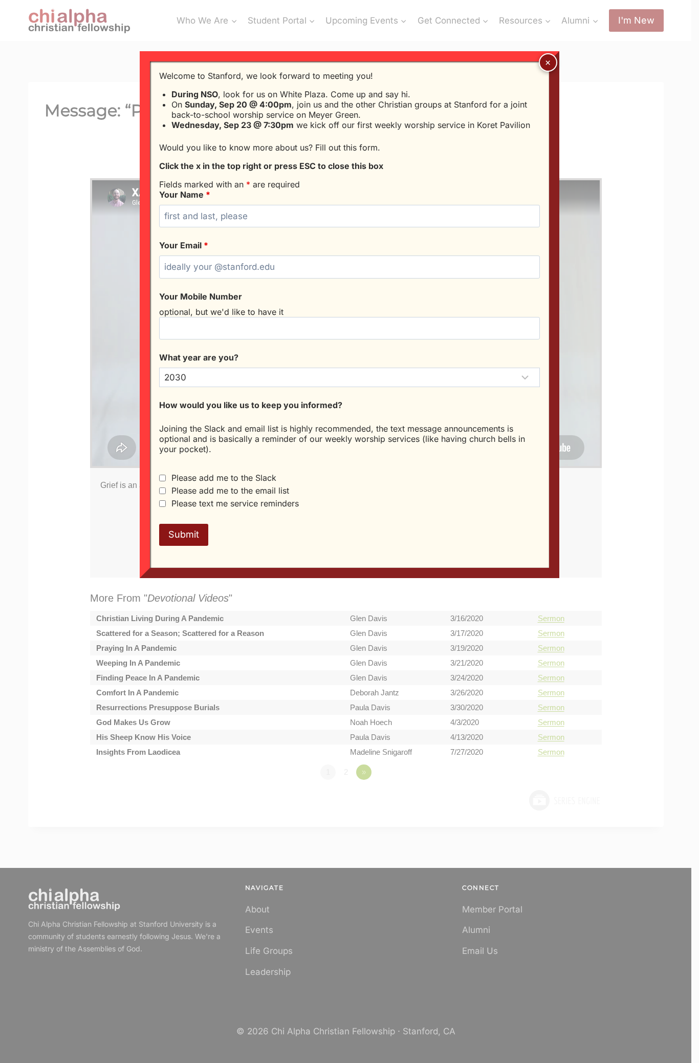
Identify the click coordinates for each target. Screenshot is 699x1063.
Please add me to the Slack (223, 478)
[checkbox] (162, 478)
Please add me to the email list (230, 490)
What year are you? (198, 357)
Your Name (184, 194)
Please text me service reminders (235, 503)
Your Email (183, 245)
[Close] (548, 62)
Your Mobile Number (200, 296)
